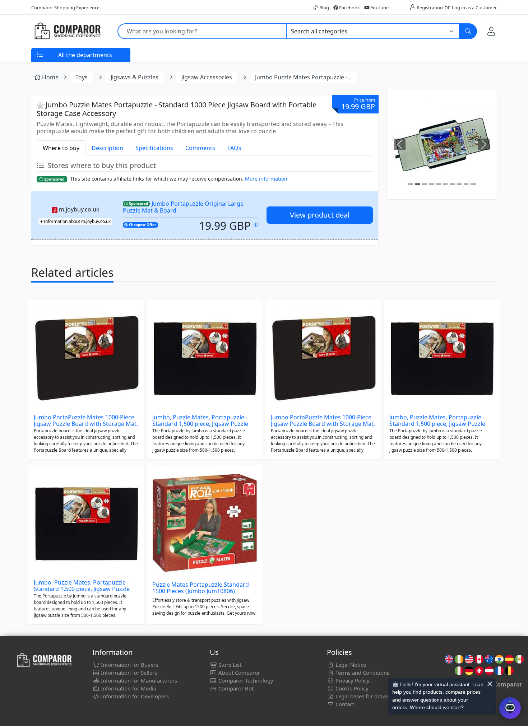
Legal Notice (350, 664)
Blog (323, 7)
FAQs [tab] (234, 148)
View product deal (319, 215)
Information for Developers (134, 696)
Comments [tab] (200, 148)
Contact (344, 704)
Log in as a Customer (474, 7)
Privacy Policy (352, 680)
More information (266, 178)
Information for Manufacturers (138, 680)
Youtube (379, 7)
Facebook (349, 7)
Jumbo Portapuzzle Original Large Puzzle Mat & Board (183, 207)
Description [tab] (107, 148)
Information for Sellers (128, 672)
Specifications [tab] (154, 148)
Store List (229, 664)
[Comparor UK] (67, 31)
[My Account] (491, 31)
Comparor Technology (245, 680)
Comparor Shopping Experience (65, 7)
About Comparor (238, 672)
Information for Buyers (128, 664)
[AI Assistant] (510, 708)
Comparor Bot (235, 688)
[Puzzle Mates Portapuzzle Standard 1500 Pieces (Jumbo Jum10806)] (204, 523)
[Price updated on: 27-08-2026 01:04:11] (256, 225)
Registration (430, 7)
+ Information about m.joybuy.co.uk (75, 221)
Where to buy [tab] (61, 148)
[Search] (468, 31)
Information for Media (127, 688)
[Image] (410, 184)
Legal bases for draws (361, 696)
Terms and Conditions (361, 672)
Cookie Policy (351, 688)
